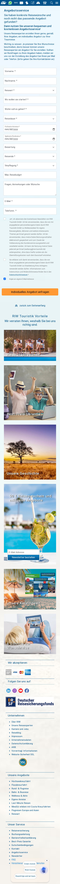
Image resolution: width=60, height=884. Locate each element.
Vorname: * (10, 71)
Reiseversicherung (20, 830)
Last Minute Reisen (21, 803)
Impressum (17, 736)
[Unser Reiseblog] (33, 3)
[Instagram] (14, 690)
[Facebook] (27, 690)
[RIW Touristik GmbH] (4, 3)
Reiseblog (16, 732)
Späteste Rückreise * (13, 136)
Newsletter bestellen (23, 557)
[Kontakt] (45, 2)
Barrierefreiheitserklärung (24, 838)
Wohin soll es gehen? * (16, 109)
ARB (14, 747)
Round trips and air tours (25, 876)
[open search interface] (51, 3)
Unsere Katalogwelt (24, 603)
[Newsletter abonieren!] (30, 524)
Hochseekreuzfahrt (21, 781)
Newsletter (17, 856)
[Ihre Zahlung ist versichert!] (30, 701)
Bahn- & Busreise (20, 792)
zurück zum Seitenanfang (30, 305)
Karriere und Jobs (20, 729)
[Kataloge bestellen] (27, 3)
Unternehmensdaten (21, 740)
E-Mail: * (9, 201)
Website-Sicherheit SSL (23, 754)
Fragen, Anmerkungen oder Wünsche (22, 184)
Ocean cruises (29, 864)
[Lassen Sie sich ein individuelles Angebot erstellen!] (38, 3)
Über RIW (16, 722)
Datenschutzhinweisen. (18, 275)
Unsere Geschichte (23, 473)
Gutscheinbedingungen (22, 845)
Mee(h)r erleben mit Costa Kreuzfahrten (31, 806)
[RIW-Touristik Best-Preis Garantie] (30, 392)
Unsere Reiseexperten (22, 725)
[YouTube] (20, 690)
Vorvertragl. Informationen (24, 751)
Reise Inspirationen (23, 355)
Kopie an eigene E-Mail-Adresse (21, 279)
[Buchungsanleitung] (30, 633)
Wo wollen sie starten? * (16, 99)
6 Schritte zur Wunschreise (18, 646)
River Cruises (30, 870)
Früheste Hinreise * (12, 127)
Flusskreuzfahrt (19, 785)
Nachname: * (11, 81)
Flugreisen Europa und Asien (25, 810)
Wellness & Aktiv (20, 795)
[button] (43, 870)
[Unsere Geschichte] (30, 452)
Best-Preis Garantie (24, 414)
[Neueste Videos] (30, 345)
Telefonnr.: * (10, 211)
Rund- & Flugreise (20, 788)
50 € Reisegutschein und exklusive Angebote (30, 498)
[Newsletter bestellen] (21, 3)
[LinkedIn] (8, 690)
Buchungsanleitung (21, 834)
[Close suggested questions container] (47, 860)
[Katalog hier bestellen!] (30, 588)
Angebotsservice (20, 852)
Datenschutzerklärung (22, 743)
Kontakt (15, 848)
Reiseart (16, 814)
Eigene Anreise (19, 799)
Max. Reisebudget (13, 175)
